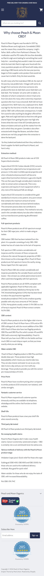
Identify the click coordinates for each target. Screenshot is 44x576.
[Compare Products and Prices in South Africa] (10, 505)
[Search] (39, 23)
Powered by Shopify (28, 572)
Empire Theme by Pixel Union (11, 572)
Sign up (35, 535)
